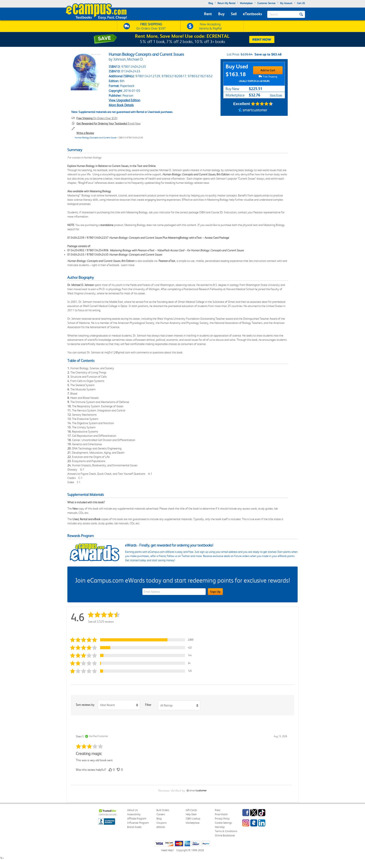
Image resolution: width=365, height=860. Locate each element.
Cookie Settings (223, 822)
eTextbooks (252, 14)
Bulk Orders (163, 810)
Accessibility (133, 814)
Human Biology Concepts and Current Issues (95, 137)
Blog (210, 3)
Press (217, 810)
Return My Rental (226, 3)
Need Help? (167, 850)
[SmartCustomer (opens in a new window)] (252, 110)
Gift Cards (191, 810)
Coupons (162, 822)
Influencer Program (138, 822)
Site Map (220, 827)
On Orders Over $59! (96, 118)
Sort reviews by (85, 705)
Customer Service (266, 3)
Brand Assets (134, 827)
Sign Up (215, 591)
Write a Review (85, 133)
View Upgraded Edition (124, 100)
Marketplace (246, 3)
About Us (132, 810)
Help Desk (191, 814)
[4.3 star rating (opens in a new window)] (262, 104)
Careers (161, 814)
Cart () (301, 3)
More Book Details (121, 105)
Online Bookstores (225, 835)
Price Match (221, 814)
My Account (286, 3)
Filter (148, 705)
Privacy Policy (222, 818)
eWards (161, 827)
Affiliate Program (136, 818)
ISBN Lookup (193, 818)
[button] (133, 639)
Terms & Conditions (226, 831)
